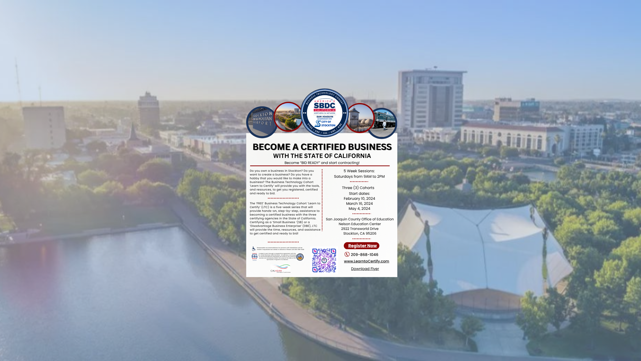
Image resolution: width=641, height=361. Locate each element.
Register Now (362, 246)
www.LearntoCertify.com (366, 261)
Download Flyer (365, 269)
